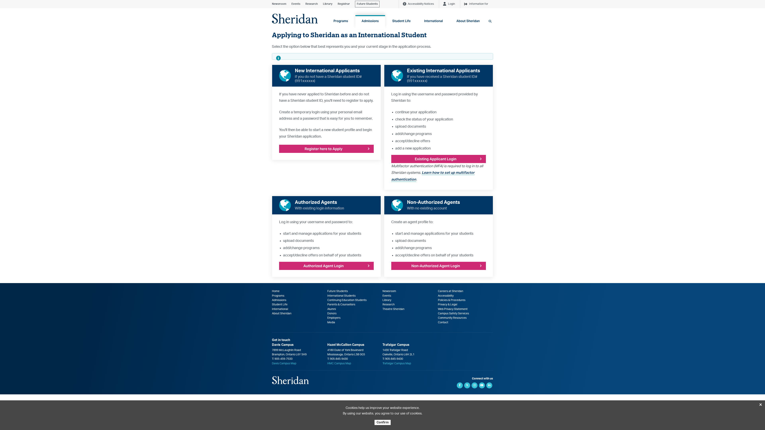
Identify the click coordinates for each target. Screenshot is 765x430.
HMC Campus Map (339, 363)
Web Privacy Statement (453, 309)
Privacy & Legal (447, 304)
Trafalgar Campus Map (396, 363)
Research (311, 4)
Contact (443, 322)
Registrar (344, 4)
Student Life (279, 304)
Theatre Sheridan (393, 309)
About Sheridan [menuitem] (468, 21)
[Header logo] (295, 18)
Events (295, 4)
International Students (341, 295)
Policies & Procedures (451, 300)
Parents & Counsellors (341, 304)
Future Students (367, 4)
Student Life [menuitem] (401, 21)
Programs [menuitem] (340, 21)
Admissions (279, 300)
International (280, 309)
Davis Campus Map (284, 363)
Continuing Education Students (347, 300)
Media (331, 322)
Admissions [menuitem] (370, 21)
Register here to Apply (323, 149)
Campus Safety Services (453, 313)
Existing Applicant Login (435, 159)
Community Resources (452, 318)
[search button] (490, 21)
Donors (331, 313)
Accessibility (446, 295)
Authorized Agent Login (323, 266)
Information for (478, 4)
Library (327, 4)
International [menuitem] (433, 21)
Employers (333, 318)
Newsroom (279, 4)
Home (276, 291)
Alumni (331, 309)
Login (451, 4)
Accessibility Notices (421, 4)
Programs (278, 295)
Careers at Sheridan (450, 291)
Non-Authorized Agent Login (435, 266)
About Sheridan (281, 313)
